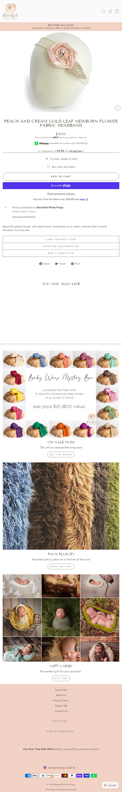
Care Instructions (61, 239)
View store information (23, 216)
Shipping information (61, 246)
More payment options (61, 193)
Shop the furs (61, 566)
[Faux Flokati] (61, 506)
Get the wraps (61, 454)
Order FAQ (61, 705)
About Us (61, 695)
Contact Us (61, 710)
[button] (61, 151)
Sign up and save (60, 731)
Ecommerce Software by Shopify (60, 789)
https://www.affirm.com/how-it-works (77, 749)
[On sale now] (61, 394)
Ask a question (61, 253)
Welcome (60, 721)
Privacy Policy (61, 700)
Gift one (61, 678)
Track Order (61, 689)
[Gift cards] (61, 618)
